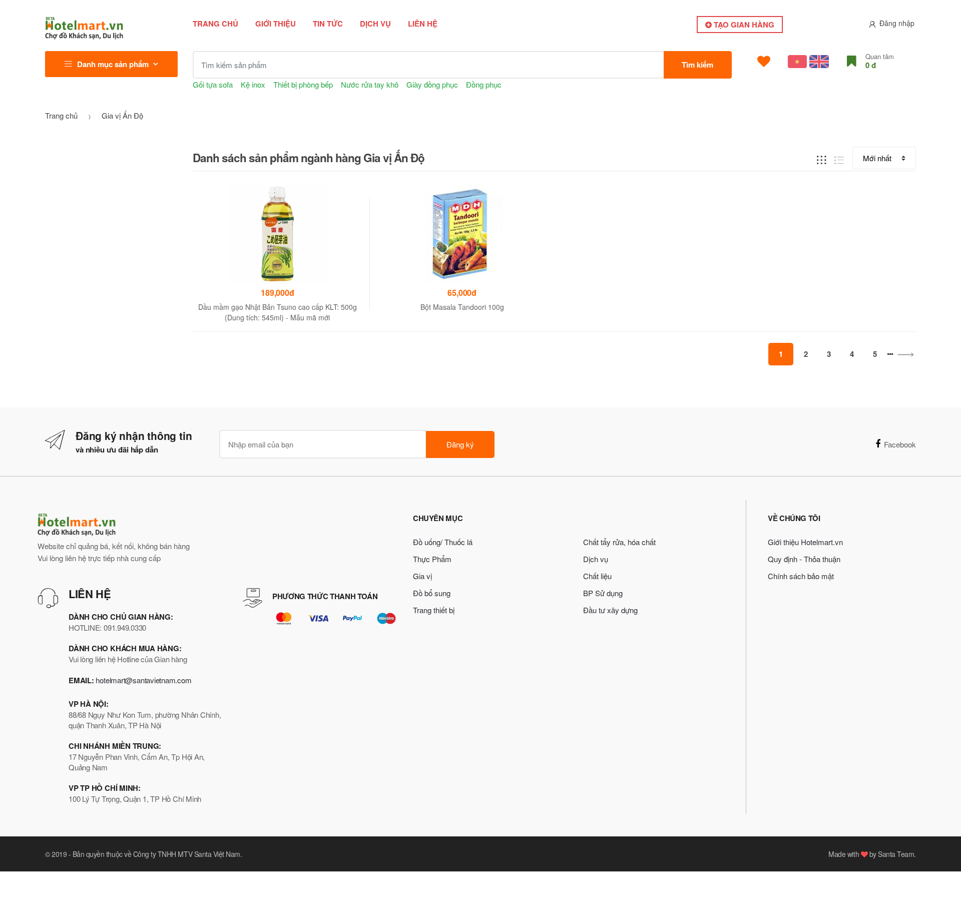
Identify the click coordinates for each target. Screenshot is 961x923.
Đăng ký (460, 444)
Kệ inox (253, 84)
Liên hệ (422, 23)
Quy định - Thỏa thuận (804, 559)
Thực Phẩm (432, 559)
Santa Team (896, 854)
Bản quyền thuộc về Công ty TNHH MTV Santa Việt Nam (156, 854)
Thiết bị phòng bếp (303, 84)
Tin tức (328, 23)
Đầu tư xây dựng (610, 610)
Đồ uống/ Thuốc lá (442, 542)
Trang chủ (215, 23)
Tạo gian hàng (743, 24)
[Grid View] (821, 158)
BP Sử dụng (603, 593)
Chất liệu (597, 576)
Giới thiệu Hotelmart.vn (805, 542)
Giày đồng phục (432, 84)
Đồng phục (484, 84)
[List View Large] (839, 158)
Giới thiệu (275, 23)
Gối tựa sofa (213, 84)
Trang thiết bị (433, 610)
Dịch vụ (375, 23)
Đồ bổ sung (431, 593)
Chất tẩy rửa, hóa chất (619, 542)
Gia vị (422, 576)
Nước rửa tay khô (369, 84)
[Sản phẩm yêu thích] (763, 61)
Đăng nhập (896, 23)
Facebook (900, 444)
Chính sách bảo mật (801, 576)
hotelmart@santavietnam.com (143, 680)
